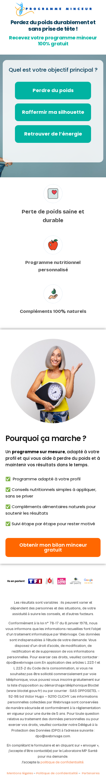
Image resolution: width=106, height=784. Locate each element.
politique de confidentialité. (62, 762)
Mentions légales (20, 773)
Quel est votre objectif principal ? (53, 70)
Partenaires (90, 773)
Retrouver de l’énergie (53, 133)
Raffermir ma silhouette (53, 112)
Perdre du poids (53, 90)
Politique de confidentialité (57, 773)
